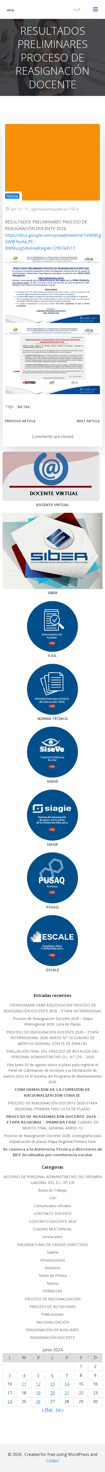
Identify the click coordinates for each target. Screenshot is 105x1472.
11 (24, 1384)
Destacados (52, 1236)
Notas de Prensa (53, 1275)
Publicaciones (52, 1314)
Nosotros (52, 1267)
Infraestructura (52, 1260)
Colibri (52, 1461)
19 (38, 1393)
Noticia (12, 196)
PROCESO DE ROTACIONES (53, 1306)
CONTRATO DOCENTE (53, 1213)
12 (38, 1384)
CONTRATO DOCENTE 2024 (52, 1221)
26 (38, 1401)
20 (52, 1393)
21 (66, 1393)
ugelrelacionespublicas (48, 209)
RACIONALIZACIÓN (52, 1322)
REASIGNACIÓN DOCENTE (52, 1337)
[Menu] (95, 9)
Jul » (60, 1409)
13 (52, 1384)
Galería (52, 1252)
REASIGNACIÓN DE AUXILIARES (52, 1329)
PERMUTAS (52, 1291)
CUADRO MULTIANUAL (52, 1229)
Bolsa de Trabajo (52, 1190)
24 (9, 1401)
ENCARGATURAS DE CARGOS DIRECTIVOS (52, 1244)
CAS (52, 1197)
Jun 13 (16, 209)
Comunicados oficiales (52, 1205)
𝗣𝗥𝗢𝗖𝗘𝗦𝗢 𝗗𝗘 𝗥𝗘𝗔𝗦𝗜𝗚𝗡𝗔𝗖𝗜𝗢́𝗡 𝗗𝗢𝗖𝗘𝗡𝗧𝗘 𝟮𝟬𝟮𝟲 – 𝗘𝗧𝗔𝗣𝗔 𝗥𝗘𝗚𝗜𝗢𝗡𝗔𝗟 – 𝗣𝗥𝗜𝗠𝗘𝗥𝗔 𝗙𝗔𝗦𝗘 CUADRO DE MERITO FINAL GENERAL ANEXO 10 (52, 1122)
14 (66, 1384)
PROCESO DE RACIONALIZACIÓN (53, 1298)
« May (47, 1409)
